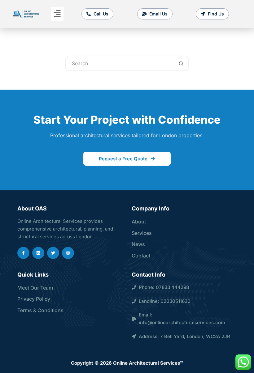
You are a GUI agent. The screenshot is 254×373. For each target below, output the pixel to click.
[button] (57, 13)
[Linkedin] (38, 253)
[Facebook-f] (23, 253)
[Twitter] (53, 253)
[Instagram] (68, 253)
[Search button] (181, 63)
